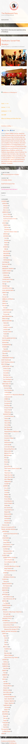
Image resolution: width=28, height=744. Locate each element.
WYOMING (5, 620)
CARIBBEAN (5, 273)
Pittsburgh (6, 607)
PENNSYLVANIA (6, 605)
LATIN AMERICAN (7, 310)
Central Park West (9, 416)
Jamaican (5, 275)
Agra (4, 681)
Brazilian (4, 266)
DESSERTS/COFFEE (7, 288)
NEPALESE (6, 253)
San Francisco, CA (7, 544)
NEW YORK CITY (6, 383)
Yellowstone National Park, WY (11, 627)
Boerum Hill (7, 388)
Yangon (5, 720)
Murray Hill (7, 455)
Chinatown (7, 420)
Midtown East (7, 451)
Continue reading (6, 126)
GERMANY (5, 675)
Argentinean (6, 312)
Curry (5, 238)
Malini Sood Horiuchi (19, 46)
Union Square (7, 473)
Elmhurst (6, 494)
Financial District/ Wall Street (11, 431)
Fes (5, 651)
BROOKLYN (6, 386)
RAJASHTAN (6, 694)
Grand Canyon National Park (10, 533)
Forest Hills (7, 499)
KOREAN (5, 247)
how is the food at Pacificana (12, 148)
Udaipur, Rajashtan (9, 703)
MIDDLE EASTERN (7, 320)
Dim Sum (16, 133)
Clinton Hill (7, 423)
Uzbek (3, 733)
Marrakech (7, 653)
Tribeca (6, 470)
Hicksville (5, 373)
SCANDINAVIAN (6, 344)
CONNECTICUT (6, 546)
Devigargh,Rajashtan (9, 696)
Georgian (4, 297)
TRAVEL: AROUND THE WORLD (9, 631)
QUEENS (5, 486)
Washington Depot (8, 551)
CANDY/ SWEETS (6, 270)
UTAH (3, 609)
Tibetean (4, 355)
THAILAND (5, 722)
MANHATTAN (6, 414)
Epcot (5, 564)
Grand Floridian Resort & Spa (11, 566)
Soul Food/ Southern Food (9, 218)
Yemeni (5, 336)
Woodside (6, 522)
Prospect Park (8, 407)
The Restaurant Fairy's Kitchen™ (9, 189)
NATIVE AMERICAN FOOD (8, 338)
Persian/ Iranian (7, 331)
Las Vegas (5, 603)
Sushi (5, 244)
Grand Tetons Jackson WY (9, 622)
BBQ (5, 249)
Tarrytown (5, 525)
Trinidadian (6, 277)
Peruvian (5, 314)
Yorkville (6, 483)
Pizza (4, 307)
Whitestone (7, 520)
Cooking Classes (6, 731)
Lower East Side (8, 446)
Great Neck (6, 370)
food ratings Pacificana (16, 144)
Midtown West (8, 453)
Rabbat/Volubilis (8, 655)
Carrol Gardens (8, 390)
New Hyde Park (7, 377)
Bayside (6, 490)
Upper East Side (8, 475)
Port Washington (7, 379)
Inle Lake (5, 718)
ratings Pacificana (10, 152)
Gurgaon (5, 688)
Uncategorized (5, 729)
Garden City (6, 368)
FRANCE (4, 670)
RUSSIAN (4, 342)
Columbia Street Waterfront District (13, 394)
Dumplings (7, 229)
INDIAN (5, 234)
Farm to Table (6, 214)
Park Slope (7, 405)
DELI (3, 284)
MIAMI (5, 572)
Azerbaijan (5, 262)
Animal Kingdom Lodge (10, 562)
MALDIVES (5, 711)
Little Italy (7, 444)
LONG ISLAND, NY (7, 366)
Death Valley (6, 542)
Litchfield (5, 549)
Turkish (5, 333)
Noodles (6, 240)
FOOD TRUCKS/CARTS (7, 290)
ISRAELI (4, 303)
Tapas (4, 349)
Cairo (5, 640)
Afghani (5, 323)
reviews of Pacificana (19, 152)
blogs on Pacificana (14, 142)
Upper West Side (8, 477)
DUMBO (6, 399)
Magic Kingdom (8, 568)
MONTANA (5, 594)
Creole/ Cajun (5, 281)
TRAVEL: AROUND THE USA (8, 529)
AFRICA (4, 633)
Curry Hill (6, 425)
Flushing (6, 496)
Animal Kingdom (8, 559)
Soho (5, 464)
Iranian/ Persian (7, 327)
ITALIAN (4, 305)
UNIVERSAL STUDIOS (8, 577)
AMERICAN (5, 212)
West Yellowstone (7, 596)
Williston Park (6, 381)
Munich (5, 677)
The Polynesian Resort (10, 570)
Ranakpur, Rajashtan (9, 701)
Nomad (6, 462)
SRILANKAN (6, 255)
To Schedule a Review (6, 180)
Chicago (5, 581)
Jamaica (6, 505)
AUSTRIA (4, 659)
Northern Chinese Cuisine (10, 231)
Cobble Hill (7, 392)
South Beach (7, 575)
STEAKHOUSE (5, 351)
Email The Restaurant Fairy (8, 183)
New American (7, 216)
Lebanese (5, 329)
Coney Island (7, 396)
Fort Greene (7, 401)
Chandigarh (6, 683)
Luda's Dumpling (5, 360)
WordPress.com (12, 743)
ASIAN (7, 133)
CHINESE (11, 133)
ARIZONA (4, 531)
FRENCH (4, 292)
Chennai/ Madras (7, 685)
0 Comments (9, 163)
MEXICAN (4, 318)
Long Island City (8, 509)
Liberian (5, 207)
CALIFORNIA (5, 538)
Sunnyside (6, 518)
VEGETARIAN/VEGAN (7, 357)
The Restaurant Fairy (9, 13)
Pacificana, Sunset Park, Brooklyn (14, 42)
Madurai (6, 709)
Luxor (5, 644)
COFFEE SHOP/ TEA (7, 279)
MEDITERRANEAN (7, 316)
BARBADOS (5, 664)
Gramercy (6, 436)
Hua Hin (5, 727)
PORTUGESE (5, 340)
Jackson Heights (8, 503)
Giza (5, 642)
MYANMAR (5, 714)
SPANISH (4, 347)
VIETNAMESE (6, 260)
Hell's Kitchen (7, 442)
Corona (6, 492)
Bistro (4, 294)
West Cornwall (7, 553)
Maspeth (6, 512)
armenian (5, 325)
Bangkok (5, 725)
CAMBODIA (5, 666)
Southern (5, 221)
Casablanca (7, 648)
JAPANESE (6, 236)
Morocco (5, 646)
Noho (5, 457)
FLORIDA (4, 555)
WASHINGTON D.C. (7, 618)
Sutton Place (7, 466)
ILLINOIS (4, 579)
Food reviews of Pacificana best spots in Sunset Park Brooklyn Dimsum (13, 146)
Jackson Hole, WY (7, 625)
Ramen (6, 242)
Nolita (5, 459)
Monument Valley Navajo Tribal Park (12, 612)
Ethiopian (5, 205)
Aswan (6, 638)
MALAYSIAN (6, 251)
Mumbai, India (6, 690)
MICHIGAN (5, 588)
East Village (7, 429)
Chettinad (6, 707)
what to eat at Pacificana (17, 155)
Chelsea (6, 418)
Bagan (4, 716)
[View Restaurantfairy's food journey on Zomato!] (10, 174)
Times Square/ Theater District (12, 468)
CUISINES (3, 201)
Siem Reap (5, 668)
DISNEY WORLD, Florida (9, 557)
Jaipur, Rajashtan (8, 698)
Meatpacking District (9, 449)
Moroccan (5, 210)
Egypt (4, 635)
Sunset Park (21, 133)
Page (4, 536)
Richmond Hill (7, 514)
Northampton (6, 585)
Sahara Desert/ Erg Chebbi (11, 657)
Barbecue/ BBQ (6, 264)
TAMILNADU (6, 705)
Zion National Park (8, 616)
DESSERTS (5, 286)
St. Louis (5, 592)
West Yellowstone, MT (9, 599)
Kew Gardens (7, 507)
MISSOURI (5, 590)
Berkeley (5, 540)
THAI (4, 257)
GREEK (4, 301)
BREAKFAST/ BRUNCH (8, 268)
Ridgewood (7, 516)
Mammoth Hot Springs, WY (11, 629)
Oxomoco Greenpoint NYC (7, 527)
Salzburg (5, 662)
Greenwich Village (8, 438)
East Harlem (7, 427)
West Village (7, 479)
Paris (4, 672)
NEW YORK (4, 364)
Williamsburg (7, 412)
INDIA (4, 679)
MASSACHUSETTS (7, 583)
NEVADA (4, 601)
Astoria (6, 488)
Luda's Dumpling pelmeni (7, 362)
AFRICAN (4, 203)
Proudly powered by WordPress (8, 741)
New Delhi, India (7, 692)
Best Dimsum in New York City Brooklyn (14, 135)
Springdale (6, 614)
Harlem (6, 440)
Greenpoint (7, 403)
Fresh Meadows (8, 501)
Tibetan (4, 353)
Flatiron (6, 433)
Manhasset (6, 375)
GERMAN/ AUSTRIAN (7, 299)
